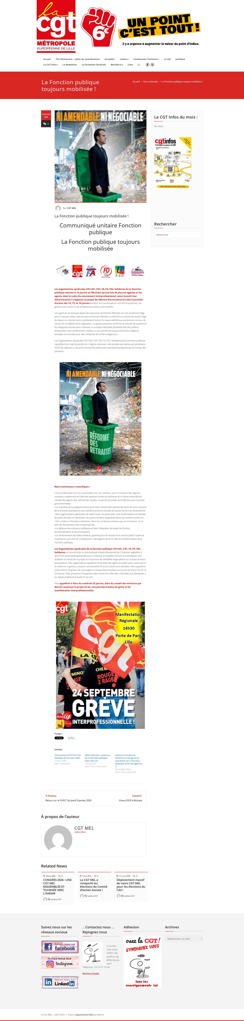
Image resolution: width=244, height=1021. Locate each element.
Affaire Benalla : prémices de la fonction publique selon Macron (97, 758)
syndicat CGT (56, 899)
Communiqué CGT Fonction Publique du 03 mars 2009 (68, 756)
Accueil (47, 59)
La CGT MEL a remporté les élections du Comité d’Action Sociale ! (93, 885)
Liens (130, 64)
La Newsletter (70, 64)
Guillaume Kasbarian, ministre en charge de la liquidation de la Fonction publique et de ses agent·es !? (128, 761)
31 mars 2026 (124, 876)
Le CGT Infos (49, 64)
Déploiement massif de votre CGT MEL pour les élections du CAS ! (131, 885)
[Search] (139, 65)
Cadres (123, 59)
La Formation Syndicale (94, 64)
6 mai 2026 (87, 876)
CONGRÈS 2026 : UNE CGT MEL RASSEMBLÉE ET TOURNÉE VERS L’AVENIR (57, 886)
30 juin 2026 (50, 876)
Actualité (109, 59)
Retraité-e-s (117, 64)
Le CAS (167, 59)
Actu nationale (150, 81)
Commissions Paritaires (145, 59)
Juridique (180, 59)
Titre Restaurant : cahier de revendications (78, 59)
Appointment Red (84, 1014)
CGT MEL (71, 208)
